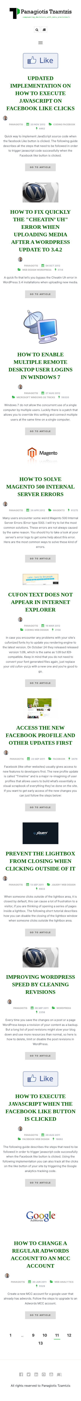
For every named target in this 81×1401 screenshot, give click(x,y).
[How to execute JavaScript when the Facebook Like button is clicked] (40, 1079)
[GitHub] (43, 1375)
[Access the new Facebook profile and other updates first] (40, 708)
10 (45, 1335)
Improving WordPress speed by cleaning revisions (40, 984)
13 (40, 1343)
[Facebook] (21, 1375)
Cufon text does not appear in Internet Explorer (40, 602)
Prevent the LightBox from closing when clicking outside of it (40, 861)
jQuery (56, 884)
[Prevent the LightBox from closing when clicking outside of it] (40, 833)
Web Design (29, 269)
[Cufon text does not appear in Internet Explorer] (40, 579)
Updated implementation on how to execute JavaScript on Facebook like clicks (40, 93)
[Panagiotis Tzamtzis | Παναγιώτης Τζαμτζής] (40, 13)
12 (69, 1335)
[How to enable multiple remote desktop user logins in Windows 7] (40, 327)
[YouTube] (51, 1375)
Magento (59, 510)
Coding (57, 124)
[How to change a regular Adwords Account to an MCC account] (40, 1216)
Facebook (69, 124)
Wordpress (44, 269)
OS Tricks (49, 397)
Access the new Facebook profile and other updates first (40, 735)
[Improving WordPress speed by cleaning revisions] (40, 957)
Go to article (40, 167)
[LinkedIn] (36, 1375)
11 (57, 1335)
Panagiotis (16, 124)
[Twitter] (28, 1375)
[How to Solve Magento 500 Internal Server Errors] (40, 458)
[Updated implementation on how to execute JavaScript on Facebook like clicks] (40, 61)
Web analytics (63, 1281)
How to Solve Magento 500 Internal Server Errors (40, 486)
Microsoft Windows (29, 397)
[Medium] (59, 1375)
